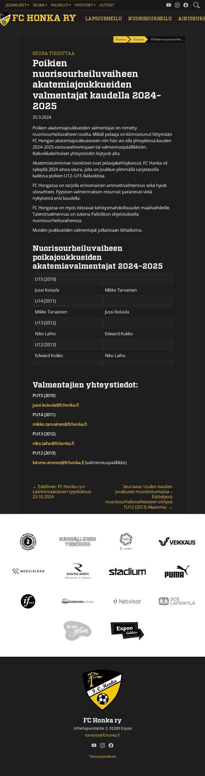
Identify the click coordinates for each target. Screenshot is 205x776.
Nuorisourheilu (150, 19)
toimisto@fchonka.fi (102, 735)
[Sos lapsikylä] (177, 601)
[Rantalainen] (77, 571)
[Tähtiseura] (127, 541)
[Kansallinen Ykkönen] (77, 541)
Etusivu (121, 39)
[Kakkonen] (28, 541)
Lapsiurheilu (103, 19)
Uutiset (106, 4)
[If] (28, 601)
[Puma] (177, 571)
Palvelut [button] (59, 4)
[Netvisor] (127, 601)
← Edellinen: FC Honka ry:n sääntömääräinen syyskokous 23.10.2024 (62, 492)
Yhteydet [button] (84, 4)
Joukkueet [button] (16, 4)
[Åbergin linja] (77, 601)
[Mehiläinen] (28, 571)
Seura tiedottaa (54, 53)
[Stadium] (127, 571)
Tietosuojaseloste (102, 756)
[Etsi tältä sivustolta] (196, 5)
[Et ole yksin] (77, 631)
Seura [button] (39, 4)
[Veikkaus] (177, 541)
